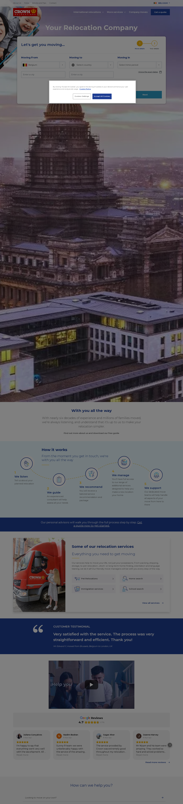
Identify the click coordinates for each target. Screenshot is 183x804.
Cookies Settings (82, 96)
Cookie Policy (85, 89)
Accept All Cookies (102, 96)
